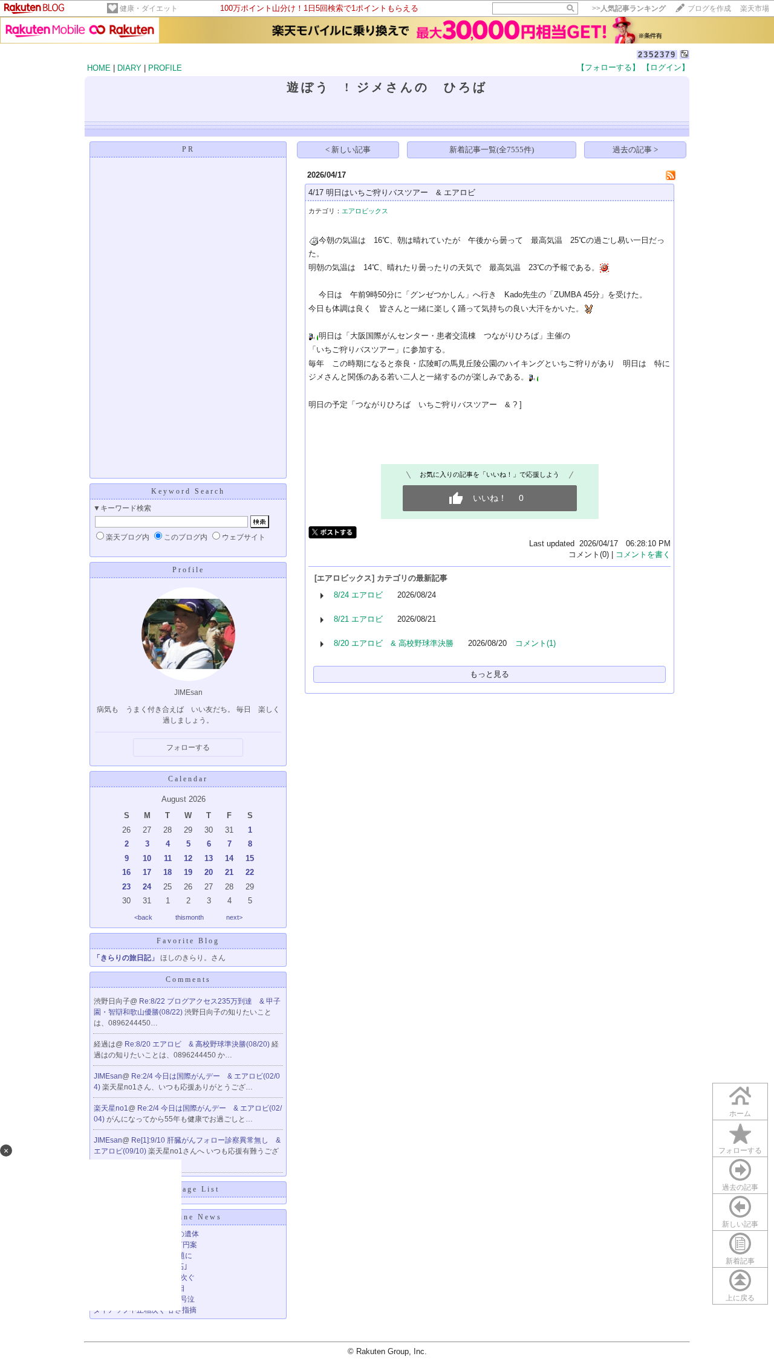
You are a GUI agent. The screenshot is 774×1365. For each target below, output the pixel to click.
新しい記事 (740, 1224)
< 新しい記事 (348, 149)
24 (147, 886)
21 (229, 872)
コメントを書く (643, 554)
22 (250, 872)
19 (188, 872)
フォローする (740, 1150)
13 (208, 858)
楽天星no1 (111, 1108)
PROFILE (165, 68)
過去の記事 (740, 1187)
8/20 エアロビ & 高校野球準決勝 (394, 643)
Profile (188, 570)
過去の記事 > (635, 149)
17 (147, 872)
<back (143, 917)
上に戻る (740, 1298)
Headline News (188, 1217)
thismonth (189, 917)
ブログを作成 (709, 8)
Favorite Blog (188, 941)
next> (234, 917)
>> (629, 8)
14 (229, 858)
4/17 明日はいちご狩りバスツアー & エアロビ (391, 192)
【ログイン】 (665, 67)
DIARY (129, 68)
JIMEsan (108, 1076)
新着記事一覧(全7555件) (491, 149)
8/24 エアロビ (358, 594)
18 (167, 872)
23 (126, 886)
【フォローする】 (608, 67)
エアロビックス (365, 211)
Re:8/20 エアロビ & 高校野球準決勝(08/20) (198, 1044)
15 (250, 858)
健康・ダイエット (149, 8)
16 (126, 872)
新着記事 (740, 1261)
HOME (99, 68)
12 (188, 858)
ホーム (740, 1113)
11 (168, 858)
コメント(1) (535, 643)
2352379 (657, 54)
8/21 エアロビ (358, 619)
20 (208, 872)
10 (147, 858)
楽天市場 (754, 8)
